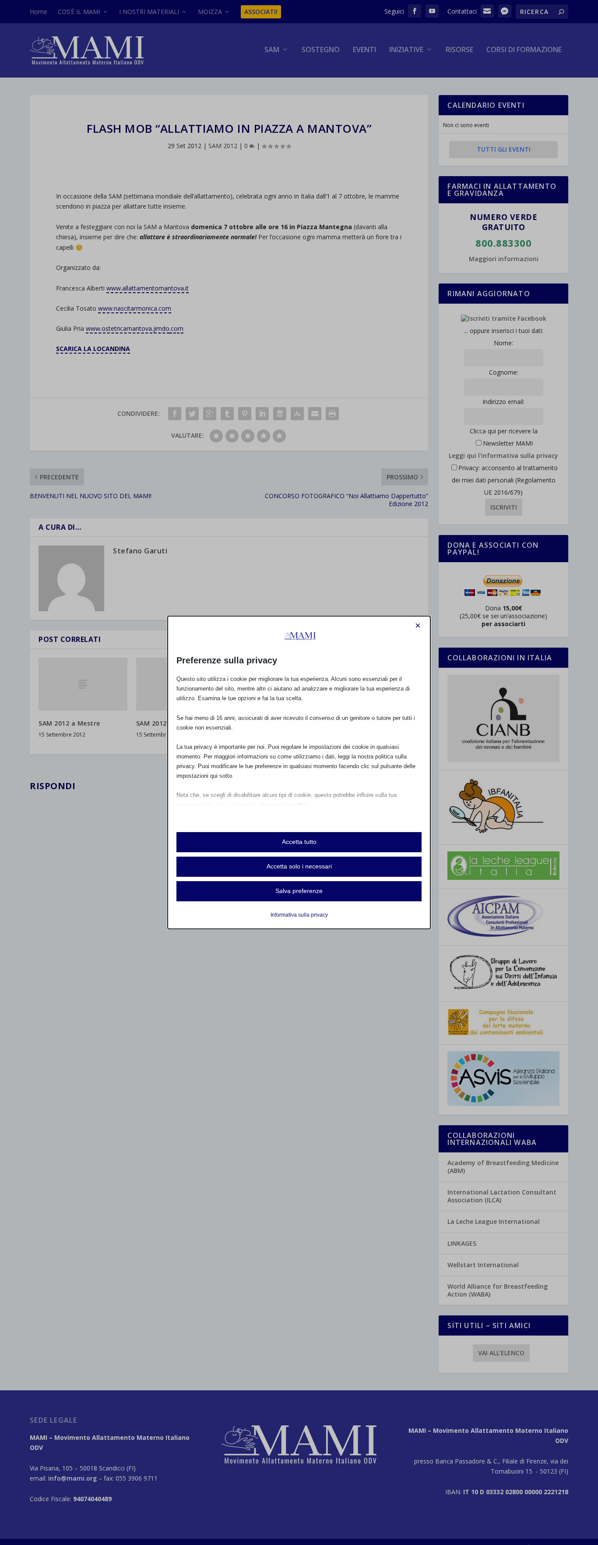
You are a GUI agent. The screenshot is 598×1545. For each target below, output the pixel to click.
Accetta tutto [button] (299, 841)
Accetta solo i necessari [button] (299, 866)
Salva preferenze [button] (299, 890)
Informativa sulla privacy (299, 915)
